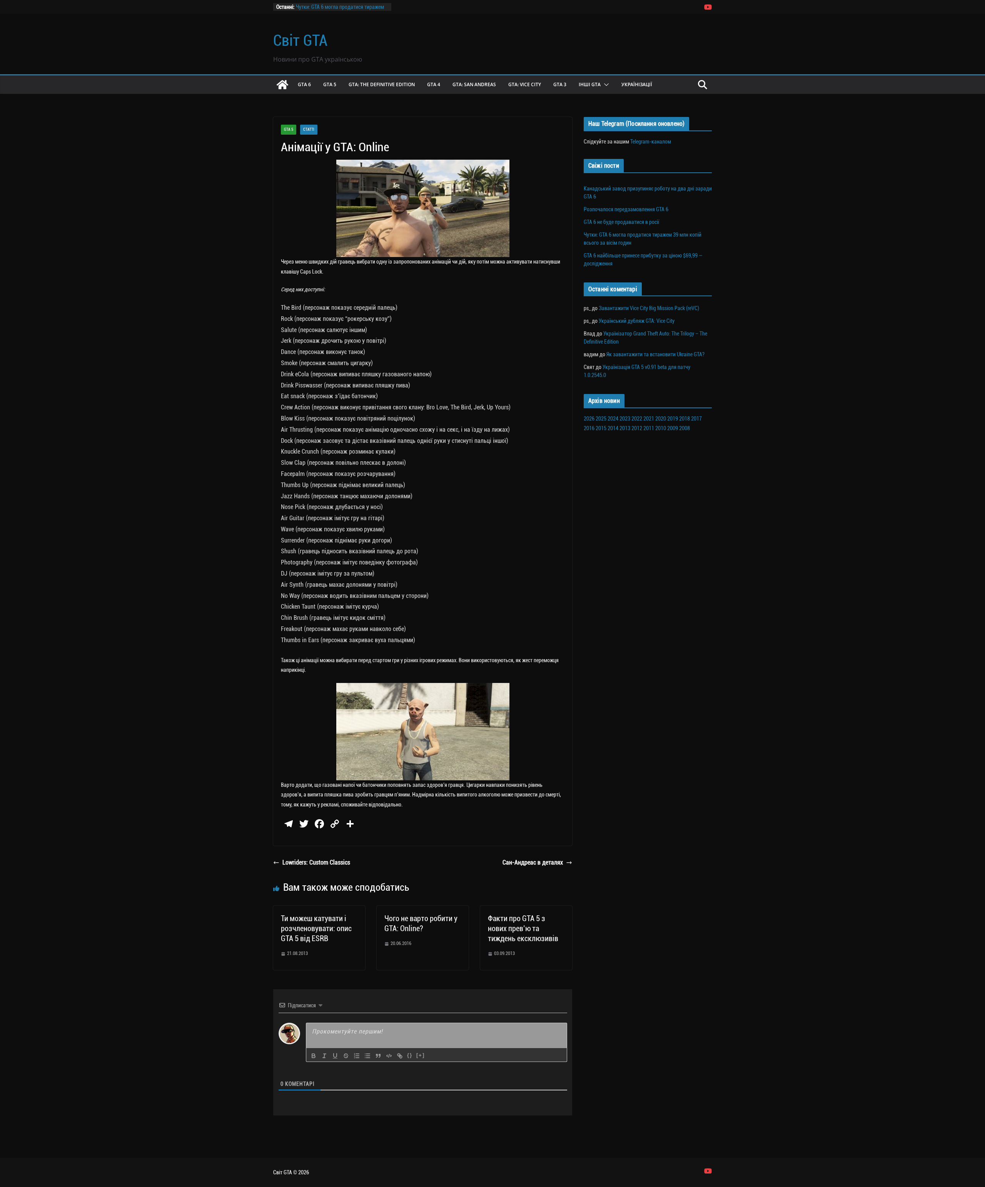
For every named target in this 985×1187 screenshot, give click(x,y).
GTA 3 (559, 84)
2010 (660, 428)
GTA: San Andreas (474, 84)
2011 (648, 428)
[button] (605, 84)
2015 (601, 428)
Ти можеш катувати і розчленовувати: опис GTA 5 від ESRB (316, 928)
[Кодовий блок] (389, 1055)
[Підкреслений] (335, 1055)
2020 (660, 419)
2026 (589, 419)
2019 (672, 419)
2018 (684, 419)
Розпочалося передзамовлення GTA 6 (626, 209)
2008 (684, 428)
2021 (648, 419)
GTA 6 (304, 84)
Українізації (636, 84)
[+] (420, 1055)
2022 (636, 419)
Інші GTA (590, 84)
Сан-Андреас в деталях (533, 862)
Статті (308, 129)
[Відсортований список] (356, 1055)
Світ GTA (300, 41)
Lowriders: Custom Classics (316, 862)
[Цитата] (378, 1055)
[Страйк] (346, 1055)
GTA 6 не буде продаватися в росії (621, 222)
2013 (624, 428)
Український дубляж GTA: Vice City (636, 321)
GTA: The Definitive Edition (382, 84)
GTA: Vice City (524, 84)
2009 (672, 428)
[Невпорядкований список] (367, 1055)
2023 (624, 419)
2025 (601, 419)
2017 (696, 419)
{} (409, 1055)
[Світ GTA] (282, 84)
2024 (613, 419)
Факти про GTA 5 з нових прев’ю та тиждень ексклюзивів (523, 928)
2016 (589, 428)
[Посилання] (399, 1055)
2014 (613, 428)
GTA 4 (433, 84)
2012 (636, 428)
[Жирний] (313, 1055)
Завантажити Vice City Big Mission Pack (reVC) (649, 308)
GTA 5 (329, 84)
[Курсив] (324, 1055)
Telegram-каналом (650, 142)
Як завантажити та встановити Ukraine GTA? (655, 354)
